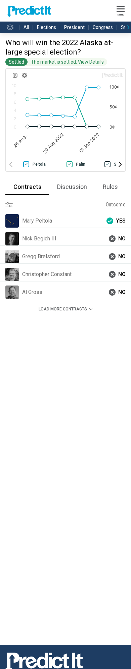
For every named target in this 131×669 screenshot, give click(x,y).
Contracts (27, 186)
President (74, 27)
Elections (46, 27)
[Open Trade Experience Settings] (12, 204)
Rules (110, 186)
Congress (103, 27)
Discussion (72, 186)
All (26, 27)
